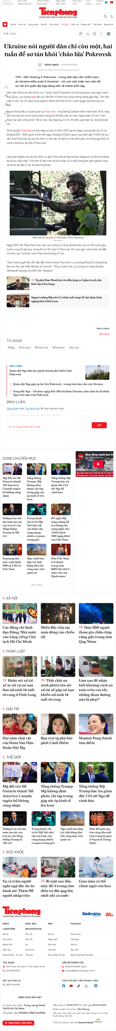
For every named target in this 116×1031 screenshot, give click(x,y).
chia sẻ (81, 34)
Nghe (6, 87)
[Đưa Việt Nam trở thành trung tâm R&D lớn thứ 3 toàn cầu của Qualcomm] (61, 549)
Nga (33, 96)
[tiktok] (80, 986)
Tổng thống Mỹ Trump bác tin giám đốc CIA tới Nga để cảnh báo (61, 485)
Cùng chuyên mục (19, 458)
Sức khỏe (54, 24)
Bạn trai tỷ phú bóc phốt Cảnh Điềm (57, 740)
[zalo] (88, 986)
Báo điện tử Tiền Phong (58, 12)
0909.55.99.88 (72, 966)
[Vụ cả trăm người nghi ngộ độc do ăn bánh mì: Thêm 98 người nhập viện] (20, 867)
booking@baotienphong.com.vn (80, 970)
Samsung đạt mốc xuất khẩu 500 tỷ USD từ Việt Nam (12, 564)
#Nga (11, 347)
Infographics (33, 929)
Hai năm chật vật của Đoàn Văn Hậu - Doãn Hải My (19, 743)
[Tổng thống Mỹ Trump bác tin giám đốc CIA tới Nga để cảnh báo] (61, 469)
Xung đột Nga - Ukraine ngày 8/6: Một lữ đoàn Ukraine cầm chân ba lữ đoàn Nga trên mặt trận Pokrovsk (61, 393)
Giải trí (12, 709)
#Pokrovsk (41, 347)
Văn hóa (52, 944)
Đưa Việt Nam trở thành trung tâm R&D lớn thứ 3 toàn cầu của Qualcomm (60, 567)
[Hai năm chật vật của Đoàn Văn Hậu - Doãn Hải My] (20, 724)
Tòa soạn (8, 962)
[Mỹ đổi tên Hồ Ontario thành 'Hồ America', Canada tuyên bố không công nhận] (12, 469)
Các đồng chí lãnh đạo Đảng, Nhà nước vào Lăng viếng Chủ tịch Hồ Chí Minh (19, 634)
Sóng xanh (33, 24)
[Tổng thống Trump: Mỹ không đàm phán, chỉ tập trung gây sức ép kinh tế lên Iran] (36, 469)
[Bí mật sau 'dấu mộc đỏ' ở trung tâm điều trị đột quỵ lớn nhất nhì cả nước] (58, 867)
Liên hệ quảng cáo (73, 962)
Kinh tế (22, 24)
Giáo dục (7, 949)
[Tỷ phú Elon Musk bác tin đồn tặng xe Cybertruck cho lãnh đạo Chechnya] (18, 283)
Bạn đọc (75, 949)
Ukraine (49, 237)
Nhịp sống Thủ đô (56, 954)
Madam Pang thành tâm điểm (95, 740)
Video (6, 923)
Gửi (99, 425)
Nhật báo (30, 923)
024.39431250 (13, 970)
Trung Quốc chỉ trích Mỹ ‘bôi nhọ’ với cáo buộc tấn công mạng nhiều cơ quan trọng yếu (36, 528)
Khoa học (29, 949)
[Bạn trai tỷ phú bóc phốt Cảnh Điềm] (58, 724)
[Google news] (97, 986)
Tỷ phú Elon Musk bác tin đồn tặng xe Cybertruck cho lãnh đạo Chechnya (66, 282)
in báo (95, 34)
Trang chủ (5, 24)
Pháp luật (85, 24)
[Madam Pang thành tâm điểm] (96, 724)
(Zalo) (84, 966)
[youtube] (111, 2)
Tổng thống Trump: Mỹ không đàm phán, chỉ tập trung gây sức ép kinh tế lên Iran (35, 488)
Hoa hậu (52, 949)
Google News (108, 34)
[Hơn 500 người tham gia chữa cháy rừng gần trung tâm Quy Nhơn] (96, 613)
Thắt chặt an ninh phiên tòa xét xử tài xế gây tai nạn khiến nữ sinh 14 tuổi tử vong (57, 690)
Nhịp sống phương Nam (82, 954)
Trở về (6, 121)
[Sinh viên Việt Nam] (91, 914)
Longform (9, 929)
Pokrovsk (50, 111)
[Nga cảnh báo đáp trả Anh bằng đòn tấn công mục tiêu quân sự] (36, 549)
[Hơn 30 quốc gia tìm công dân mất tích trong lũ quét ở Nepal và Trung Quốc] (101, 818)
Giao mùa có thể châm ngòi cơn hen (95, 883)
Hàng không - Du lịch (13, 954)
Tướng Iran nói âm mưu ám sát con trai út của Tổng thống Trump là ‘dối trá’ (12, 527)
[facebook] (106, 2)
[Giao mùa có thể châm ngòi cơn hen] (96, 867)
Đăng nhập (13, 408)
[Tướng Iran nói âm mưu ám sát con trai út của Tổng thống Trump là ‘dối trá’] (12, 509)
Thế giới (65, 24)
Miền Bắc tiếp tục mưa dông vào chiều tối (57, 632)
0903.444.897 (13, 984)
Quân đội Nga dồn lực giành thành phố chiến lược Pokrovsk (40, 372)
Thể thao (97, 24)
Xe (26, 944)
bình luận (101, 34)
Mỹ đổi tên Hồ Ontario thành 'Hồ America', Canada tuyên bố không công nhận (12, 486)
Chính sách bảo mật (30, 997)
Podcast (76, 923)
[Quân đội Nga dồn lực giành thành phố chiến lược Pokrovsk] (97, 372)
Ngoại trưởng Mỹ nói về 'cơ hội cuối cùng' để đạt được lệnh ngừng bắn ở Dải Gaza (66, 299)
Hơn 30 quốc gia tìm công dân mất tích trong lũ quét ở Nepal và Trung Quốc (100, 836)
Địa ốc (44, 24)
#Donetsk (59, 347)
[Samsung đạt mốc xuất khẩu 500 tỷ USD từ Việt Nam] (12, 549)
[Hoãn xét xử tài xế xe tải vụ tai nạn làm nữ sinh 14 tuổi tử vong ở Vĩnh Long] (20, 666)
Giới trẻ (75, 24)
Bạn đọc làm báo (20, 1022)
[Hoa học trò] (109, 914)
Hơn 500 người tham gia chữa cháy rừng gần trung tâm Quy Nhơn (95, 634)
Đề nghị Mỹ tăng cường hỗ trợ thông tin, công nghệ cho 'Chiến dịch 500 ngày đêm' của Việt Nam (60, 528)
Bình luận (6, 113)
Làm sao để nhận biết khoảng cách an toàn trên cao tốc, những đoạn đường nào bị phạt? (96, 690)
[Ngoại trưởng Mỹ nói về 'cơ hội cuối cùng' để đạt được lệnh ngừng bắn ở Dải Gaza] (18, 300)
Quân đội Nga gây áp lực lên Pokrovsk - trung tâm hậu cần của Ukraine (58, 384)
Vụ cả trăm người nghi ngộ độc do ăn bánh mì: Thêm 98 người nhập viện (18, 888)
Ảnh (50, 923)
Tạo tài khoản (32, 408)
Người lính (109, 24)
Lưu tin (6, 104)
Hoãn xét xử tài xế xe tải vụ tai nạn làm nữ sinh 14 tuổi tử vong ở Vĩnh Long (19, 687)
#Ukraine (24, 347)
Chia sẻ (6, 96)
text (88, 34)
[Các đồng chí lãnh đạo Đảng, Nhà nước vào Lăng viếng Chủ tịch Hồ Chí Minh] (20, 613)
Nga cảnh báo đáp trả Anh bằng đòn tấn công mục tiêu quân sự (36, 565)
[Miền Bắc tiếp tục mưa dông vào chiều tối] (58, 613)
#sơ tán (74, 347)
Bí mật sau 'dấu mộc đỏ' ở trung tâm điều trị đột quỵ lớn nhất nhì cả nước (57, 888)
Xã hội (13, 24)
